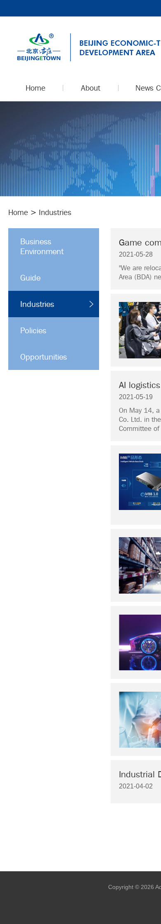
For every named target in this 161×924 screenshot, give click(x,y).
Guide (30, 278)
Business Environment (42, 246)
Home (18, 212)
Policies (33, 330)
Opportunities (43, 357)
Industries (37, 304)
